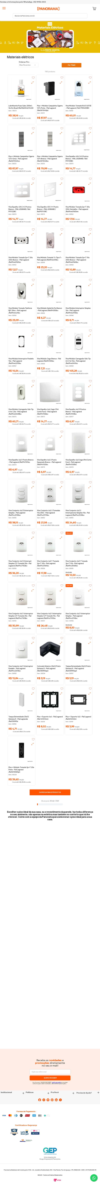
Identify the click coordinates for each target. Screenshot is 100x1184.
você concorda (56, 1082)
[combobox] (50, 15)
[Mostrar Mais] (50, 792)
